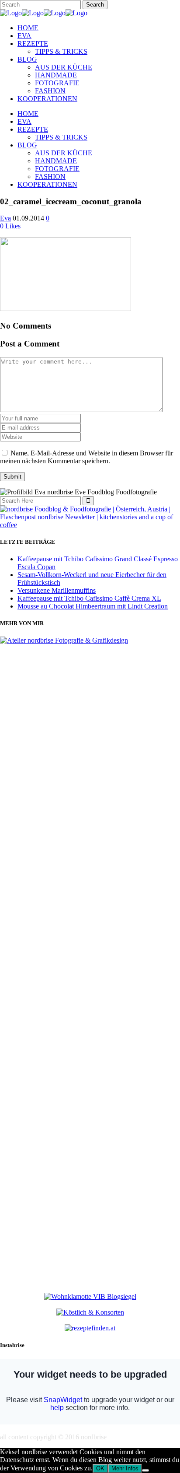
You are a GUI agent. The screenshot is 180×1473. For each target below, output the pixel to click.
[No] (145, 1470)
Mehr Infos (124, 1468)
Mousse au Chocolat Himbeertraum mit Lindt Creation (92, 606)
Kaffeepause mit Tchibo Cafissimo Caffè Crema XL (89, 598)
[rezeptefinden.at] (90, 1328)
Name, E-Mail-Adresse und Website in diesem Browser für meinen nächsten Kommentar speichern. (86, 457)
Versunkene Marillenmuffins (56, 590)
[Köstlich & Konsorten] (90, 1312)
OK (100, 1468)
